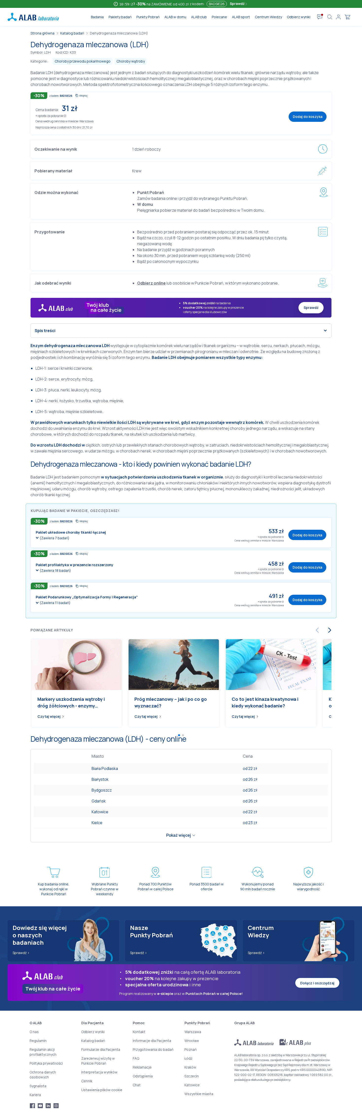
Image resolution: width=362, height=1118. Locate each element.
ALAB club (199, 17)
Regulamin (38, 1040)
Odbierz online (151, 283)
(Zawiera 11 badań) (55, 602)
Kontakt (139, 1031)
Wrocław (191, 1040)
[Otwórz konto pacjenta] (338, 17)
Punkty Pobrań (148, 17)
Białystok (100, 779)
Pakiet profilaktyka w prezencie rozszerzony (74, 564)
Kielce (97, 822)
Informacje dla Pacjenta (152, 1040)
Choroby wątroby (130, 61)
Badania (97, 17)
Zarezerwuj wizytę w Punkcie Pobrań (98, 1061)
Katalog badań (72, 33)
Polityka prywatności (46, 1063)
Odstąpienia (143, 1076)
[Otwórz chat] (319, 17)
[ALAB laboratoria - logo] (33, 17)
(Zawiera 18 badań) (55, 570)
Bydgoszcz (102, 790)
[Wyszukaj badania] (329, 17)
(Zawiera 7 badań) (54, 538)
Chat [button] (137, 1085)
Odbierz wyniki (298, 17)
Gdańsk (99, 801)
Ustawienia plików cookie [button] (101, 1089)
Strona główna (42, 33)
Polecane (219, 17)
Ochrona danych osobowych (43, 1074)
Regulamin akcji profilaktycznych (43, 1052)
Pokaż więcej (178, 835)
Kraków (190, 1067)
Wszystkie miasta (198, 1093)
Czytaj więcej (49, 716)
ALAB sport (241, 17)
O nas (34, 1031)
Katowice (100, 812)
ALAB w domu (175, 17)
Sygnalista (38, 1086)
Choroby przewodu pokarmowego (83, 61)
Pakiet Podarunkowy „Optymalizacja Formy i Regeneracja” (87, 597)
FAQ (136, 1058)
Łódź (188, 1058)
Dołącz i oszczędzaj (317, 983)
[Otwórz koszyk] (347, 17)
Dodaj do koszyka (307, 116)
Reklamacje (142, 1067)
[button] (65, 115)
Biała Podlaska (105, 768)
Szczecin (191, 1076)
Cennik (86, 1081)
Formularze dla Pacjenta (100, 1049)
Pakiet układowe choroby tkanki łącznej (71, 532)
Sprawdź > (21, 952)
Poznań (190, 1049)
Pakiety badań (120, 17)
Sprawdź (237, 3)
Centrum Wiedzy (268, 17)
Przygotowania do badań (153, 1049)
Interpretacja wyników (99, 1072)
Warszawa (192, 1031)
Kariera (35, 1094)
